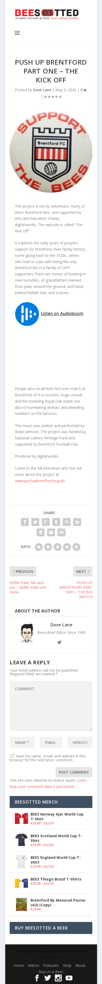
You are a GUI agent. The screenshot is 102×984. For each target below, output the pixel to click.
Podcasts (51, 965)
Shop (67, 965)
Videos (33, 965)
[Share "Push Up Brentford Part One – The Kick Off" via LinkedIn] (77, 522)
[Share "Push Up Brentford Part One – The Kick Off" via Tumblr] (56, 522)
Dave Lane (42, 89)
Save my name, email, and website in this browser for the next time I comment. (48, 758)
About (80, 965)
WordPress (51, 957)
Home (19, 965)
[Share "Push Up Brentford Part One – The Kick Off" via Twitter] (35, 522)
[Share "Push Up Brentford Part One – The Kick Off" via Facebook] (25, 522)
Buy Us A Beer (51, 971)
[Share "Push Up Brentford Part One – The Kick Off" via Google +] (46, 522)
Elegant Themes (49, 951)
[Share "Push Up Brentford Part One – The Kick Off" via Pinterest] (66, 522)
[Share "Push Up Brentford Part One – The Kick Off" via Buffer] (40, 532)
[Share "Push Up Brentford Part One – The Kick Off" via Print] (61, 532)
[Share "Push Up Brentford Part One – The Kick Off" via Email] (51, 532)
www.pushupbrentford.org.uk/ (40, 480)
